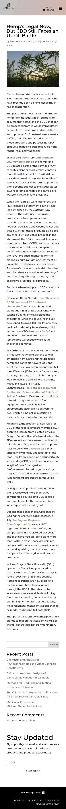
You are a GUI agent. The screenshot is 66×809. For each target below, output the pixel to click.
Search (54, 644)
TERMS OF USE (19, 801)
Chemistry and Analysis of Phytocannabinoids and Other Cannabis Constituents (31, 663)
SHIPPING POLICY (35, 801)
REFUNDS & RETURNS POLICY (47, 804)
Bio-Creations (17, 41)
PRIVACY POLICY (52, 801)
